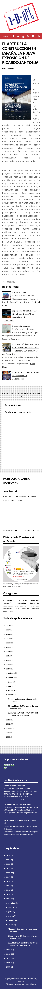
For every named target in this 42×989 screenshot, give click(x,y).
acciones (22, 600)
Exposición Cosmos (21, 325)
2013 (8, 720)
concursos (19, 606)
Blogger (21, 981)
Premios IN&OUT (20, 292)
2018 (8, 651)
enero (10, 695)
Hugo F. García (30, 984)
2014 (8, 669)
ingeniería (35, 608)
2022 (8, 634)
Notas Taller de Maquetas (14, 785)
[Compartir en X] (12, 282)
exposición (21, 603)
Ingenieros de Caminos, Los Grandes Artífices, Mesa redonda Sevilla (25, 314)
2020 (8, 643)
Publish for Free (32, 530)
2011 (8, 728)
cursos (26, 606)
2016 (8, 660)
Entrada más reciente (12, 393)
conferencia (7, 608)
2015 (8, 664)
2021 (8, 638)
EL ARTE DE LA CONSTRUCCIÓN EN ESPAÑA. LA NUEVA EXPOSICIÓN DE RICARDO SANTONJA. (20, 53)
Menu (5, 36)
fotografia (7, 603)
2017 (8, 656)
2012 (8, 724)
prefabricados (8, 611)
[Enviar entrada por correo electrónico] (4, 281)
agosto (11, 677)
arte (32, 606)
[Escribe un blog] (10, 282)
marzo (11, 686)
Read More (9, 320)
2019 (8, 647)
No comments (8, 68)
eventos (35, 600)
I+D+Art (23, 979)
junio (10, 682)
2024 (8, 630)
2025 (8, 625)
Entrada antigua (32, 393)
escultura (25, 608)
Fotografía (34, 603)
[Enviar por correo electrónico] (8, 282)
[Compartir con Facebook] (14, 282)
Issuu (15, 530)
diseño (17, 608)
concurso (9, 600)
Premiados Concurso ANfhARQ (18, 804)
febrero (11, 690)
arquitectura (8, 606)
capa (37, 606)
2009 (8, 737)
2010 (8, 733)
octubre (11, 673)
